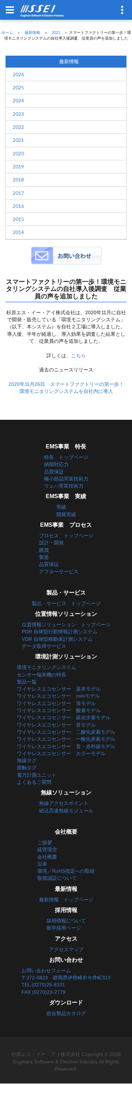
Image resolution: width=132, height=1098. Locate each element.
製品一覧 (27, 682)
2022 (18, 127)
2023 (18, 114)
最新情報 (32, 32)
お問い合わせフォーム (46, 970)
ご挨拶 (44, 842)
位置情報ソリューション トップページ (66, 624)
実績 (61, 507)
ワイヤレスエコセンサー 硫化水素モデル (64, 717)
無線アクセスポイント (63, 803)
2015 (18, 219)
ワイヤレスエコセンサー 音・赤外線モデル (66, 746)
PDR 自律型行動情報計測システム (60, 631)
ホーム (7, 32)
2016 (18, 206)
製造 (44, 557)
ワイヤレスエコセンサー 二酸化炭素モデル (66, 732)
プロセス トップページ (66, 535)
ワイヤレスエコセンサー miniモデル (58, 696)
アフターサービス (58, 571)
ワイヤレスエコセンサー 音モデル (56, 725)
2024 (18, 100)
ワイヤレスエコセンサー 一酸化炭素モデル (66, 739)
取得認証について (57, 878)
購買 (44, 550)
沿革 (42, 864)
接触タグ (27, 767)
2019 (18, 166)
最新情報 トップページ (66, 899)
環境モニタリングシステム (46, 667)
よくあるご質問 (34, 782)
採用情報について (66, 921)
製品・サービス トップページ (66, 603)
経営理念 (47, 849)
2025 (18, 87)
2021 (56, 32)
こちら (78, 355)
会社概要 (47, 857)
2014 (18, 232)
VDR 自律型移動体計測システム (57, 639)
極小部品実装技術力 (66, 479)
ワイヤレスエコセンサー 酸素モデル (59, 710)
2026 (18, 74)
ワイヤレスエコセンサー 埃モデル (56, 703)
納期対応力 (56, 464)
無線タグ (27, 760)
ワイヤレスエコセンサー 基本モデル (59, 689)
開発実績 (66, 514)
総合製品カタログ (66, 1013)
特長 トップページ (66, 457)
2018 (18, 180)
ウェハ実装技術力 (63, 486)
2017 (18, 193)
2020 (18, 153)
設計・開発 (51, 542)
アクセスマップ (66, 949)
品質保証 (54, 472)
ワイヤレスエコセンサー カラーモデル (61, 753)
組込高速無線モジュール (66, 810)
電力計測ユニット (36, 775)
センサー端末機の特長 (41, 675)
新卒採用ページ (63, 928)
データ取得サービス (44, 646)
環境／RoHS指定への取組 (66, 871)
